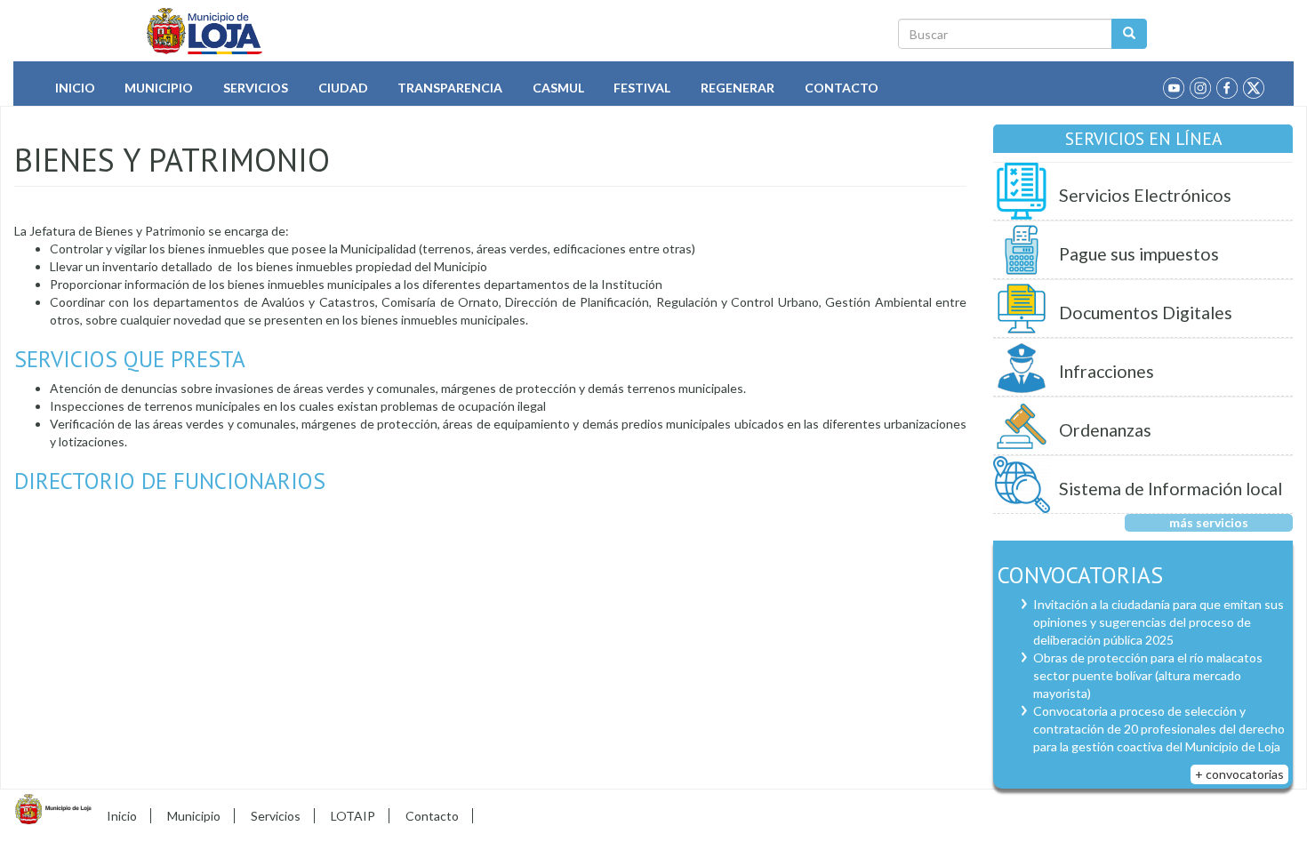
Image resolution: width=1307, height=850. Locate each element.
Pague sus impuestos (1139, 254)
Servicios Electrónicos (1145, 195)
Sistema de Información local (1170, 488)
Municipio (158, 87)
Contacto (841, 87)
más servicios (1208, 522)
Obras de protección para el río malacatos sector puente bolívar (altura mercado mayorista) (1148, 675)
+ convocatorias (1239, 774)
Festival (641, 87)
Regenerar (737, 87)
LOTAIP (353, 815)
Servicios (255, 87)
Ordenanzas (1105, 430)
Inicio (75, 87)
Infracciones (1106, 371)
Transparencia (449, 87)
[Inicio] (205, 31)
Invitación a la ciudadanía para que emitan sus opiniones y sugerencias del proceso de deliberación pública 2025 (1158, 622)
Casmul (558, 87)
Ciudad (343, 87)
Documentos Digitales (1145, 312)
